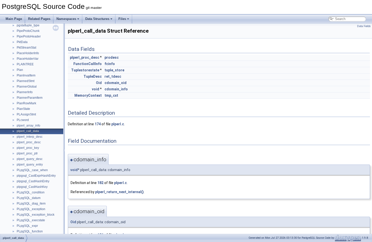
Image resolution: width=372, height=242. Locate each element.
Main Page (14, 19)
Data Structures (97, 19)
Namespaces (66, 19)
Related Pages (39, 19)
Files (122, 19)
